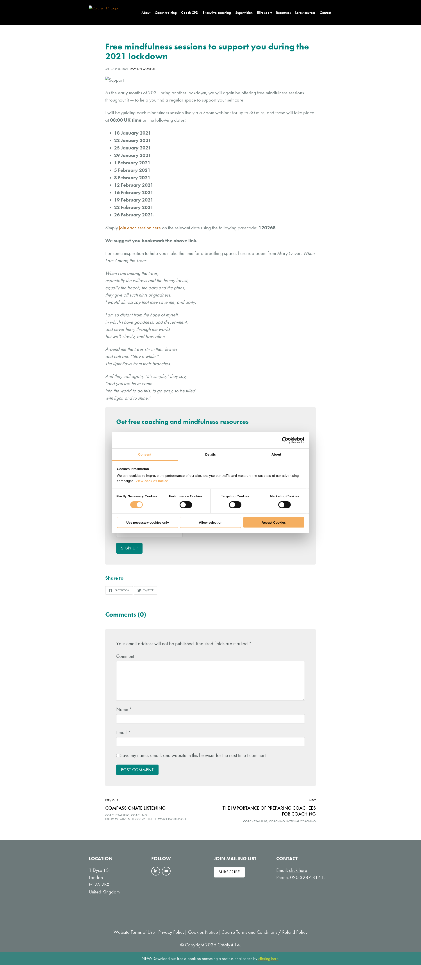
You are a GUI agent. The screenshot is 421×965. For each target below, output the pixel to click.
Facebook (119, 591)
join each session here (140, 228)
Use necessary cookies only (147, 522)
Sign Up (129, 548)
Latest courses (305, 12)
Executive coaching (217, 12)
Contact (325, 12)
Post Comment (137, 769)
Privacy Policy (171, 932)
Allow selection (210, 522)
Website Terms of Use (134, 932)
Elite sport (264, 12)
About (145, 12)
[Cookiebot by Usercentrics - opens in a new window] (285, 440)
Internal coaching (301, 821)
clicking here (268, 958)
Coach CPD (189, 12)
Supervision (244, 12)
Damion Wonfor (142, 69)
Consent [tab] (144, 454)
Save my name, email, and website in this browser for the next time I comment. (194, 755)
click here (298, 870)
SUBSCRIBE (229, 871)
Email (123, 732)
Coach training (166, 12)
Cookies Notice (203, 932)
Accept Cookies (274, 522)
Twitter (145, 591)
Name (124, 709)
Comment (125, 656)
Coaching (139, 815)
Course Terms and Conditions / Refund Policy (264, 932)
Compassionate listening (135, 808)
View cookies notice (152, 481)
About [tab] (276, 454)
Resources (283, 12)
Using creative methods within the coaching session (145, 819)
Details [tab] (210, 454)
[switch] (186, 504)
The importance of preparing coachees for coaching (269, 811)
